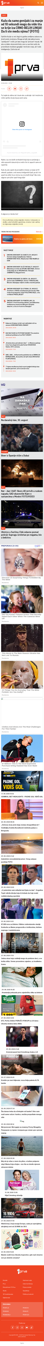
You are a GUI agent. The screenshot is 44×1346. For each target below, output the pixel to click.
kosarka (4, 452)
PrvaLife (25, 1311)
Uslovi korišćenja (28, 1284)
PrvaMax (6, 1311)
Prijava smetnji (27, 1287)
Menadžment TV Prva (9, 1287)
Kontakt (5, 1280)
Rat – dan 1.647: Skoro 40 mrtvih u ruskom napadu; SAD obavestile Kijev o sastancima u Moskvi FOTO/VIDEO (21, 494)
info (3, 416)
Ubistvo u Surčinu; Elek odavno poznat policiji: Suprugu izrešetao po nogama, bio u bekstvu (21, 535)
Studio (4, 1290)
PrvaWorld (6, 1315)
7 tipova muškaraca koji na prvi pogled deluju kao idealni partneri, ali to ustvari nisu (22, 367)
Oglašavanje (6, 1297)
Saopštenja (26, 1290)
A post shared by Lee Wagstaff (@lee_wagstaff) (22, 153)
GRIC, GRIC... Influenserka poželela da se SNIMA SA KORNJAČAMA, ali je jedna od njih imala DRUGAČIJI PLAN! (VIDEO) (23, 356)
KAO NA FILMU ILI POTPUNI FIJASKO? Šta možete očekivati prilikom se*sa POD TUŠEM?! (22, 334)
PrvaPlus (6, 1308)
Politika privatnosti (28, 1294)
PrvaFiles (26, 1315)
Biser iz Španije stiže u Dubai (15, 455)
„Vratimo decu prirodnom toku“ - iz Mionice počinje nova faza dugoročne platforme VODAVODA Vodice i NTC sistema (23, 345)
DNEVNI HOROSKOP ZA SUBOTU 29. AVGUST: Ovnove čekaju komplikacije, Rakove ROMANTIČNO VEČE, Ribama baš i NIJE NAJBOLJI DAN (23, 257)
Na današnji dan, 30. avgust (14, 420)
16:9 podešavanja (8, 1294)
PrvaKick (26, 1308)
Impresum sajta (27, 1280)
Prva (4, 1284)
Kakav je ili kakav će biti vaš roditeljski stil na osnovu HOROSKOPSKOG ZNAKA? (21, 324)
